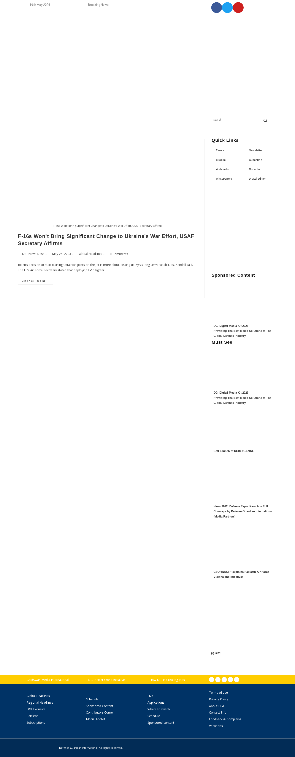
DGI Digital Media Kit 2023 (231, 325)
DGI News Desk (33, 254)
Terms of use (218, 692)
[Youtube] (230, 679)
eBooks (221, 159)
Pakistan (32, 716)
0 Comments (119, 254)
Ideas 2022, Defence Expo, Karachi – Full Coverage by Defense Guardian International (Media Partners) (243, 511)
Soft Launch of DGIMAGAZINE (234, 451)
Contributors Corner (100, 712)
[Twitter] (224, 679)
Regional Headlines (40, 702)
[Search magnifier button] (265, 121)
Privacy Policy (218, 699)
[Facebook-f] (211, 679)
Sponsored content (161, 722)
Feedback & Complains (225, 719)
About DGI (216, 706)
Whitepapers (224, 178)
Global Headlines (90, 254)
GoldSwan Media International (48, 680)
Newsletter (255, 150)
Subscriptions (36, 722)
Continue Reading (37, 279)
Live (150, 696)
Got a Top (255, 169)
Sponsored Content (99, 706)
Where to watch (159, 709)
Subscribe (255, 159)
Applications (156, 702)
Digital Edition (257, 178)
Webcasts (222, 169)
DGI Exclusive (36, 709)
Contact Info (218, 712)
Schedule (92, 699)
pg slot (215, 653)
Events (220, 150)
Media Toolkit (95, 719)
